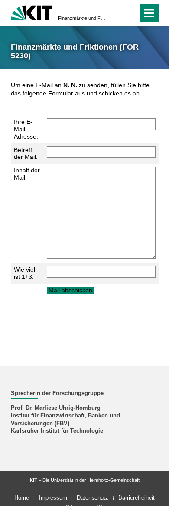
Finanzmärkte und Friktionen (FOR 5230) (82, 18)
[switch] (116, 13)
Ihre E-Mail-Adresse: (26, 129)
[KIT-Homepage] (31, 11)
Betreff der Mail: (26, 153)
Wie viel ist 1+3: (24, 273)
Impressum (53, 497)
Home (21, 497)
